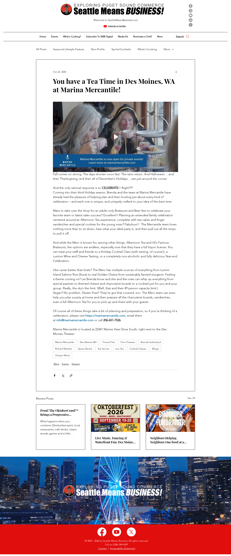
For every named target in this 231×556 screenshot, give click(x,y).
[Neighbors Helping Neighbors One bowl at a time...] (170, 418)
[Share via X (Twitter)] (62, 375)
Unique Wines (62, 355)
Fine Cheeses (128, 342)
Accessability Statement (122, 548)
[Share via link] (71, 375)
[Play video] (115, 137)
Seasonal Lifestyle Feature (68, 49)
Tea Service (103, 348)
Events (65, 363)
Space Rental (85, 348)
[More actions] (176, 72)
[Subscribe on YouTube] (105, 26)
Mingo (155, 348)
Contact (102, 548)
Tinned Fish (108, 342)
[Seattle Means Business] (101, 531)
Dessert (76, 363)
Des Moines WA (88, 342)
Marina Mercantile (64, 342)
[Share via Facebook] (54, 375)
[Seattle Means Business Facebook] (190, 6)
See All (191, 398)
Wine (56, 363)
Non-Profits (98, 49)
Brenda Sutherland (151, 342)
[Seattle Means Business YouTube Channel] (190, 15)
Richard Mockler (63, 348)
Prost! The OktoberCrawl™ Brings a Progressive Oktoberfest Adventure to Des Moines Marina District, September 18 (59, 413)
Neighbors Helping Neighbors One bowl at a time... (167, 440)
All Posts (41, 49)
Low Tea (119, 348)
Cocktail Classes (137, 348)
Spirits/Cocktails (121, 49)
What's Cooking (147, 49)
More (167, 49)
